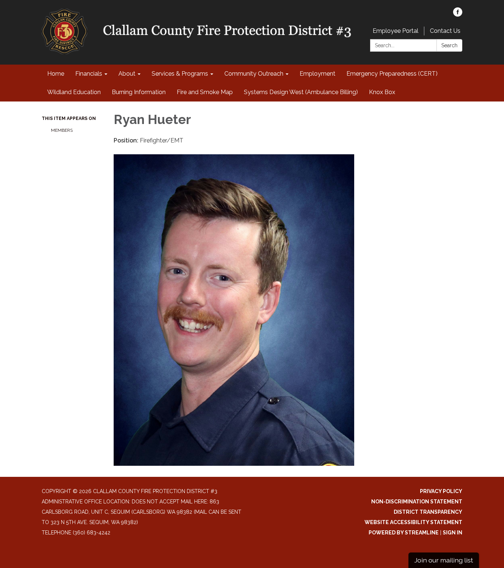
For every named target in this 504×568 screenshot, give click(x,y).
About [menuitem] (126, 73)
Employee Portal (395, 30)
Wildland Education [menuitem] (74, 92)
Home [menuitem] (55, 73)
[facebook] (457, 14)
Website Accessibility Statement (413, 522)
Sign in (452, 533)
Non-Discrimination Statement (416, 502)
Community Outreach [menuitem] (253, 73)
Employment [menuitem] (317, 73)
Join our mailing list (443, 560)
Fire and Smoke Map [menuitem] (205, 92)
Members (62, 130)
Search (449, 45)
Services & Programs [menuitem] (180, 73)
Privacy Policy (441, 491)
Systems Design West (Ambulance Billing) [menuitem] (301, 92)
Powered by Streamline (404, 533)
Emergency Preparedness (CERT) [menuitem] (392, 73)
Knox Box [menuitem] (382, 92)
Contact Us (445, 30)
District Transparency (428, 512)
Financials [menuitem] (88, 73)
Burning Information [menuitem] (139, 92)
